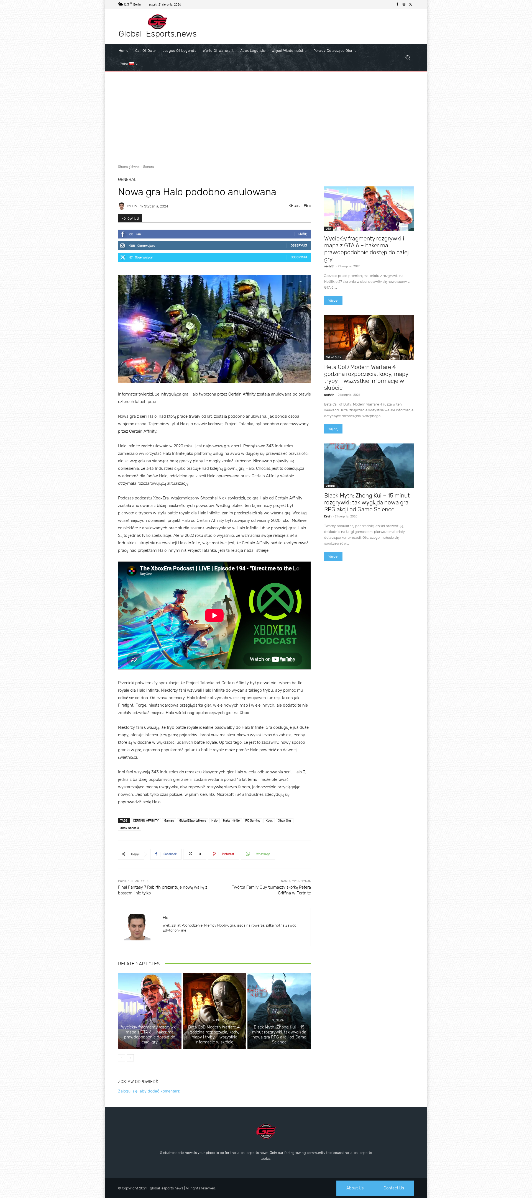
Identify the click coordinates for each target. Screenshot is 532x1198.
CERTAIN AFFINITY (146, 820)
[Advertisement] (266, 116)
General (149, 167)
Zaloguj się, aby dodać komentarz (149, 1091)
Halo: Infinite (231, 820)
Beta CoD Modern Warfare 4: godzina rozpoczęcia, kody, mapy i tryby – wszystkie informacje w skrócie (214, 1035)
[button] (407, 57)
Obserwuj (299, 245)
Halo (214, 820)
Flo (134, 206)
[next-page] (130, 1057)
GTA (149, 1020)
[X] (410, 4)
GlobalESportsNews (192, 820)
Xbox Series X (129, 828)
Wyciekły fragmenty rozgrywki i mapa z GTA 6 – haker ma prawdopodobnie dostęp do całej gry (149, 1035)
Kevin (327, 516)
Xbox (269, 820)
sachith (329, 266)
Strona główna (128, 167)
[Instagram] (404, 4)
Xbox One (284, 820)
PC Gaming (252, 820)
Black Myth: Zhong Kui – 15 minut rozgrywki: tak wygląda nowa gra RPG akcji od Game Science (279, 1035)
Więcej (333, 300)
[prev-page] (121, 1057)
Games (169, 820)
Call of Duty (214, 1020)
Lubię (302, 234)
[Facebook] (397, 4)
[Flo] (122, 206)
